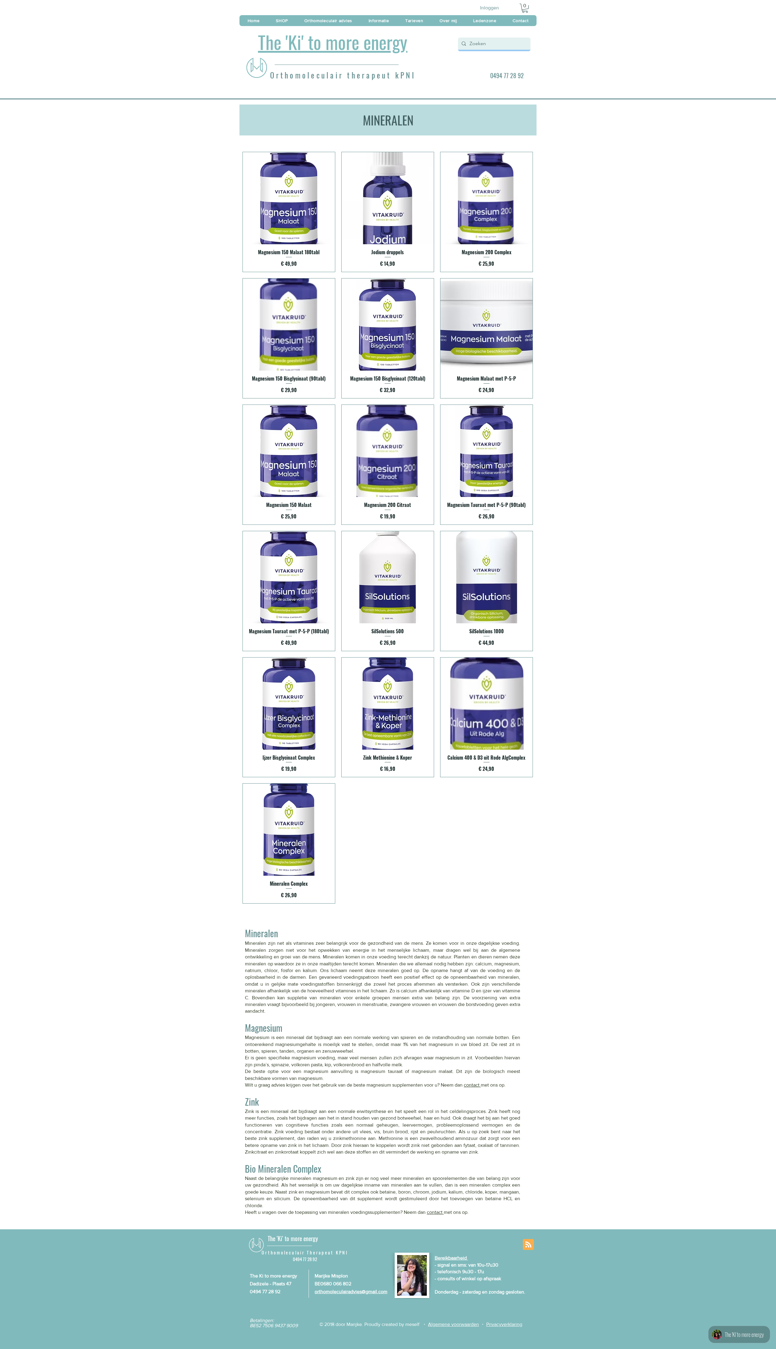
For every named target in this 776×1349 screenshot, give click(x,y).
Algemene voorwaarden (453, 1324)
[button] (525, 8)
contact (472, 1085)
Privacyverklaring (504, 1324)
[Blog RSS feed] (528, 1245)
